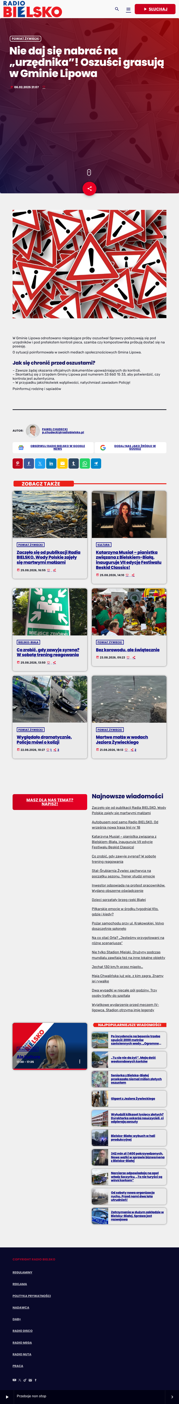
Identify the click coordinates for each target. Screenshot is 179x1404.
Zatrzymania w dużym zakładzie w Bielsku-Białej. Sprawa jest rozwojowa (137, 1216)
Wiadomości (27, 1049)
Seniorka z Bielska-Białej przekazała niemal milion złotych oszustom (136, 1079)
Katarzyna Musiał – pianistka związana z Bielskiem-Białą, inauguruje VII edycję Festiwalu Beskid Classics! (129, 560)
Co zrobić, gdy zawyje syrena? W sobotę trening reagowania (48, 652)
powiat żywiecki (25, 39)
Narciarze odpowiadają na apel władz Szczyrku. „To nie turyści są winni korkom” (136, 1177)
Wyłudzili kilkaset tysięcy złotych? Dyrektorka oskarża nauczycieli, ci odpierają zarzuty (137, 1118)
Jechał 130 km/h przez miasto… (117, 967)
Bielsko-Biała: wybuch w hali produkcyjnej (133, 1138)
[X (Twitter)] (20, 1380)
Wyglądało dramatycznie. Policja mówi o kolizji (44, 739)
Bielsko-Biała (28, 642)
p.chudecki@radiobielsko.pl (63, 432)
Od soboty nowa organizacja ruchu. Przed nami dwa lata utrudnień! (133, 1196)
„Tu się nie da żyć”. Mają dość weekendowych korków (133, 1059)
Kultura (104, 545)
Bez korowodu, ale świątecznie (128, 650)
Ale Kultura (28, 1057)
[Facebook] (36, 1380)
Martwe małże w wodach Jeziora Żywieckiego (122, 739)
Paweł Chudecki (55, 429)
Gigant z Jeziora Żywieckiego (133, 1098)
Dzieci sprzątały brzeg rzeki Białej (119, 900)
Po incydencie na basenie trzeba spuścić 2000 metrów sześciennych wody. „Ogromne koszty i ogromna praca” (135, 1041)
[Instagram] (30, 1380)
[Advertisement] (89, 129)
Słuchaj (155, 9)
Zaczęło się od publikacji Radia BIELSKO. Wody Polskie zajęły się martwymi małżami (48, 557)
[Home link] (32, 9)
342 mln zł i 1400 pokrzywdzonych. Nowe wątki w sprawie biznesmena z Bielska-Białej (138, 1157)
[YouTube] (14, 1380)
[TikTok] (25, 1380)
